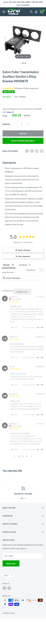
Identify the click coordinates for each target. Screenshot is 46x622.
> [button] (31, 456)
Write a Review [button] (24, 250)
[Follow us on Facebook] (4, 588)
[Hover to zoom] (23, 39)
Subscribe (11, 563)
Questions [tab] (23, 265)
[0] (41, 11)
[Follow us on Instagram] (9, 588)
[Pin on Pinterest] (32, 151)
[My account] (36, 11)
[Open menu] (4, 12)
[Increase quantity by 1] (28, 124)
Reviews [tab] (6, 265)
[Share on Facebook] (27, 151)
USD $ (6, 575)
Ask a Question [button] (24, 256)
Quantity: (6, 124)
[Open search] (31, 11)
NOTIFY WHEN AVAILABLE (23, 141)
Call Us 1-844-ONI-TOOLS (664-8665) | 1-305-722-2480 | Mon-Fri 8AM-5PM (23, 3)
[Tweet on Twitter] (37, 151)
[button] (38, 327)
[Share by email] (41, 151)
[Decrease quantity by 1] (14, 124)
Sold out (23, 133)
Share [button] (15, 327)
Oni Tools (7, 97)
